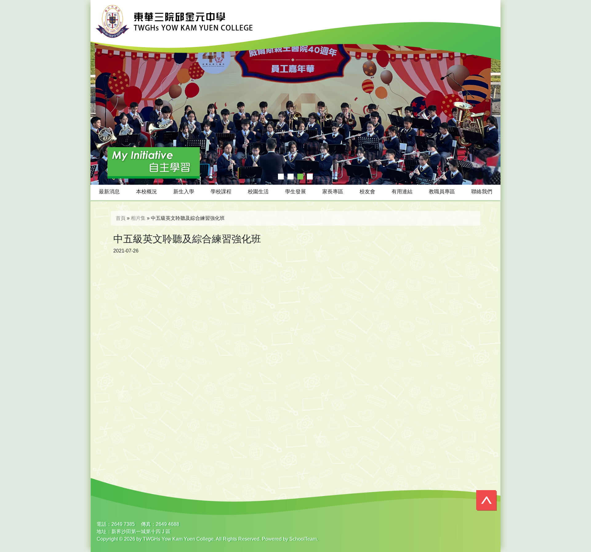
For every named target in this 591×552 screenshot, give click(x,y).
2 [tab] (290, 176)
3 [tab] (300, 176)
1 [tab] (281, 176)
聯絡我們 (481, 192)
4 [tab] (310, 176)
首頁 (121, 218)
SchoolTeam (303, 539)
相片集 (138, 218)
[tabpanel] (295, 92)
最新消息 (109, 192)
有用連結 (402, 192)
